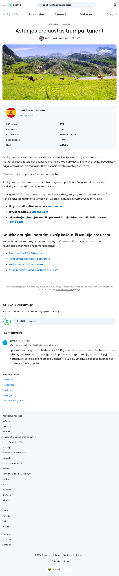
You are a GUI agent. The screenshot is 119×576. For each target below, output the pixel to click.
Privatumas (68, 555)
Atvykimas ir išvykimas (13, 400)
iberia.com (16, 222)
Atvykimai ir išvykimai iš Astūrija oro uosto (33, 270)
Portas (5, 521)
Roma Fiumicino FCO (12, 442)
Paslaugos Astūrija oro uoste (26, 264)
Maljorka (6, 516)
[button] (4, 4)
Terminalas (62, 14)
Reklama (80, 555)
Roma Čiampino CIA (12, 463)
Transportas (36, 14)
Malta (5, 484)
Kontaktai (6, 544)
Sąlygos (57, 555)
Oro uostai (53, 24)
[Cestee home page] (14, 5)
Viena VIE (6, 426)
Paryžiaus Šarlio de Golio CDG (16, 473)
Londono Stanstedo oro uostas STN (19, 437)
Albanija (6, 500)
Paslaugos (86, 14)
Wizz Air (5, 468)
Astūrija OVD (10, 14)
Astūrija (67, 24)
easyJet (6, 458)
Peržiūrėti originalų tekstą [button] (44, 345)
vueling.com (40, 212)
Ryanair (6, 431)
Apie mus (6, 539)
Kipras (5, 510)
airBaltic (6, 421)
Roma (5, 505)
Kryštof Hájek (51, 38)
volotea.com (56, 206)
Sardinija (6, 447)
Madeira (6, 479)
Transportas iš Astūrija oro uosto (28, 253)
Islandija (6, 495)
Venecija (6, 489)
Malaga (6, 526)
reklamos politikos (64, 289)
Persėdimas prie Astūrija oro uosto (29, 259)
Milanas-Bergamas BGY (14, 452)
